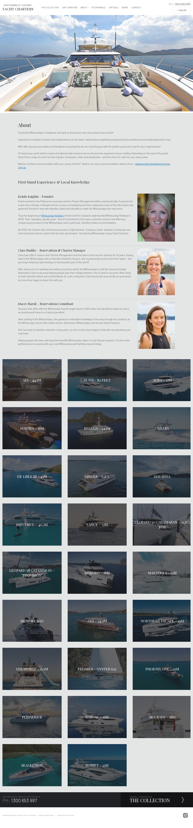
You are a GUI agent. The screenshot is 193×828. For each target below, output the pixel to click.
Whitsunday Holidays (52, 215)
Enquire (182, 10)
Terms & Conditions (46, 815)
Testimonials (98, 7)
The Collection (50, 7)
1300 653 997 (180, 4)
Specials (113, 7)
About (83, 7)
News (125, 7)
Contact (136, 7)
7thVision (70, 815)
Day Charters (69, 7)
